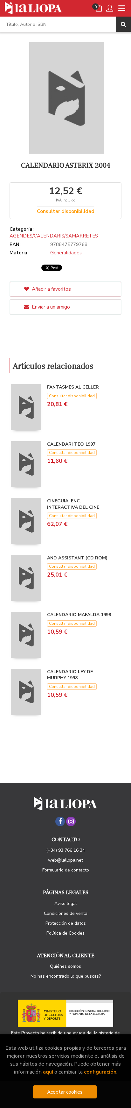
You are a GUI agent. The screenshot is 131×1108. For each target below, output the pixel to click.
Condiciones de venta (65, 913)
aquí (48, 1071)
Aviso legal (65, 903)
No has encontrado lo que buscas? (66, 976)
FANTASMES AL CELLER (73, 387)
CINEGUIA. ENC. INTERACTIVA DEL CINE (73, 504)
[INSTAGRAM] (71, 821)
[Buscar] (123, 24)
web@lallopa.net (65, 860)
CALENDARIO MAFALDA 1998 (79, 615)
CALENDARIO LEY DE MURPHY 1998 (70, 675)
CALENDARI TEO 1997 (71, 444)
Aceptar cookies (64, 1092)
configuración (100, 1071)
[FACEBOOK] (60, 821)
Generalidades (66, 253)
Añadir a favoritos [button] (51, 289)
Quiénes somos (65, 966)
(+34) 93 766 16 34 (65, 850)
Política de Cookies (65, 933)
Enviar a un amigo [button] (50, 306)
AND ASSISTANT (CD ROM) (77, 558)
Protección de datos (65, 923)
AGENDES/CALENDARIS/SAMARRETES (54, 236)
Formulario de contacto (65, 870)
